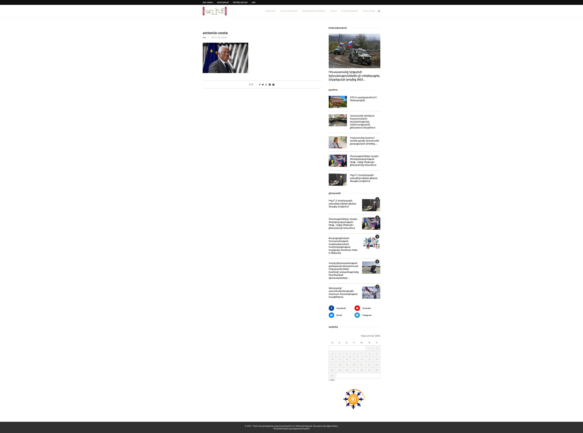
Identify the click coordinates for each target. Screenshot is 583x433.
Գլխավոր (270, 11)
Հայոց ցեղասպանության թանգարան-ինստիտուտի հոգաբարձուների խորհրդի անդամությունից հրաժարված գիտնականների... (344, 270)
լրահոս (333, 89)
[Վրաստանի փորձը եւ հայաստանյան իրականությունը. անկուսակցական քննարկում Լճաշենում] (338, 120)
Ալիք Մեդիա (332, 426)
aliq (204, 37)
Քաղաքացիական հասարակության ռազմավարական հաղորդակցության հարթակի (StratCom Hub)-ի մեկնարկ (343, 245)
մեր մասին (208, 2)
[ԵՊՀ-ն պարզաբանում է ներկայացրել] (338, 102)
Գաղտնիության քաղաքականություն (291, 428)
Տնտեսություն (349, 11)
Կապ (253, 2)
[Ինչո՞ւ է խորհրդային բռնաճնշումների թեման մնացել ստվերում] (338, 180)
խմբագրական (338, 27)
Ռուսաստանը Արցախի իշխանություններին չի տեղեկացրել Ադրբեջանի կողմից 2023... (354, 75)
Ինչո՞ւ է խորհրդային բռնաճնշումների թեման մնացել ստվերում (363, 178)
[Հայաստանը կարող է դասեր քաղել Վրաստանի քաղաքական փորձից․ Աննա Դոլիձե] (338, 142)
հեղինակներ (223, 2)
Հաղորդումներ (289, 11)
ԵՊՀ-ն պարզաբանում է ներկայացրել (363, 99)
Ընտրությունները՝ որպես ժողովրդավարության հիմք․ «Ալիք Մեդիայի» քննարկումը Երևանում (364, 160)
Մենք (334, 11)
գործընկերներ (240, 2)
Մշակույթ (369, 11)
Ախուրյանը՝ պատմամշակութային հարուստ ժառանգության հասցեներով (343, 292)
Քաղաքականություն (314, 11)
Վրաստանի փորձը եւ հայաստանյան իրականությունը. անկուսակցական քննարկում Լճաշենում (362, 121)
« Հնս (332, 379)
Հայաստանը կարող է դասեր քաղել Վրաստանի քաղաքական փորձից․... (364, 140)
